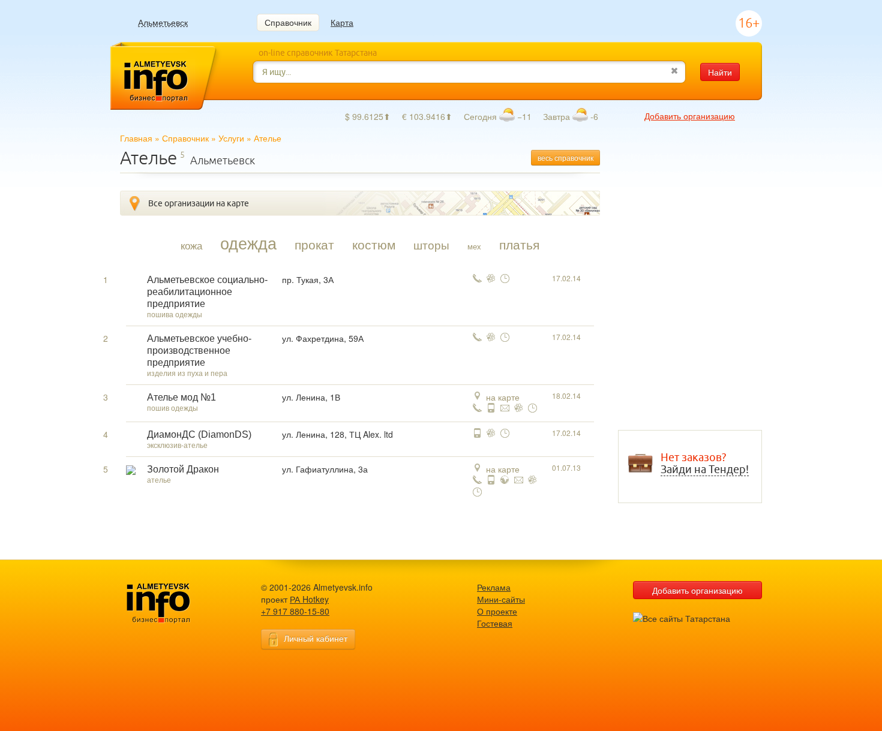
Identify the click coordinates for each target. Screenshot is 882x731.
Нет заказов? (705, 464)
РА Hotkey (309, 599)
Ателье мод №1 (181, 397)
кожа (191, 245)
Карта (342, 22)
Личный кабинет (315, 638)
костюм (373, 244)
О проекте (497, 611)
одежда (248, 243)
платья (519, 244)
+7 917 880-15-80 (295, 611)
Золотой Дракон (183, 469)
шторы (431, 245)
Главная (136, 138)
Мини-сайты (501, 599)
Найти (720, 72)
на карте (503, 397)
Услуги (231, 138)
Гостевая (494, 623)
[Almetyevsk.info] (177, 603)
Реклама (494, 587)
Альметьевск (163, 22)
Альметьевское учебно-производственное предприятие (199, 350)
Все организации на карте (198, 203)
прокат (314, 244)
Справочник (288, 22)
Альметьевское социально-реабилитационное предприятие (207, 292)
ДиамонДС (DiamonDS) (199, 434)
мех (474, 246)
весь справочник (565, 157)
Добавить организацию (689, 116)
